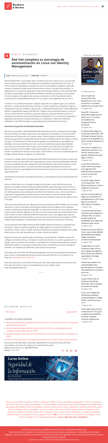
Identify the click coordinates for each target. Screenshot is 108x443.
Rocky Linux (10, 402)
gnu (59, 402)
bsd (77, 404)
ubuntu (47, 407)
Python (88, 402)
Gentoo (22, 417)
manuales (97, 402)
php (26, 404)
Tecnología (33, 409)
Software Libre (21, 409)
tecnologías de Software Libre (18, 407)
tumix (66, 407)
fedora (71, 404)
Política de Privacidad (53, 439)
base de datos (35, 404)
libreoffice (92, 407)
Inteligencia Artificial (91, 412)
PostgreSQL (76, 412)
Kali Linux (60, 409)
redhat (17, 54)
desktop (83, 404)
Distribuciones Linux (15, 414)
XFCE (42, 412)
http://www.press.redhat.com (23, 257)
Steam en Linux (31, 414)
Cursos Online (64, 412)
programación (78, 402)
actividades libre (95, 404)
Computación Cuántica (48, 417)
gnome (20, 402)
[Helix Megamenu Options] (103, 6)
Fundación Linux (92, 409)
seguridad (67, 402)
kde (16, 404)
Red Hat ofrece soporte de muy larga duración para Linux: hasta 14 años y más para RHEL (41, 339)
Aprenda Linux (51, 412)
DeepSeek (83, 417)
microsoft (9, 404)
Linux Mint (50, 409)
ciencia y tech (56, 407)
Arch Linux (71, 414)
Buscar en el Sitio (37, 439)
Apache (28, 402)
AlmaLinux (12, 412)
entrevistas (62, 404)
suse (22, 404)
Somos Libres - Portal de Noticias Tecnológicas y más (78, 6)
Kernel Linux (82, 414)
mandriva (44, 402)
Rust (82, 409)
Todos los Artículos (70, 439)
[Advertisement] (54, 27)
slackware (74, 407)
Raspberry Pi (32, 417)
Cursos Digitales (71, 409)
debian (35, 402)
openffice (83, 407)
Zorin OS (62, 414)
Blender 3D (22, 412)
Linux (41, 409)
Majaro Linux (94, 414)
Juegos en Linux (45, 414)
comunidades (37, 407)
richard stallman (49, 404)
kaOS (30, 412)
